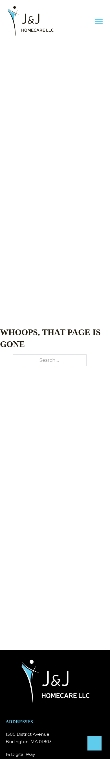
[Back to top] (94, 743)
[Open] (99, 21)
